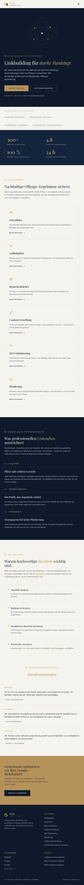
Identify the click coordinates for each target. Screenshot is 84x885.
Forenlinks (48, 822)
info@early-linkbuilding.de (54, 857)
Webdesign (48, 837)
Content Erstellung (51, 830)
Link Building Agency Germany (56, 845)
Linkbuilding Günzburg (53, 841)
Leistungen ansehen (43, 88)
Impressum (66, 879)
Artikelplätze (49, 818)
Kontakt (7, 865)
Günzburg (40, 574)
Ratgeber (7, 857)
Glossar (7, 861)
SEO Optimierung (50, 833)
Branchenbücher (50, 826)
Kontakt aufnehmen (17, 793)
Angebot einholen (16, 88)
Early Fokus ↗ (9, 869)
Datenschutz (75, 879)
